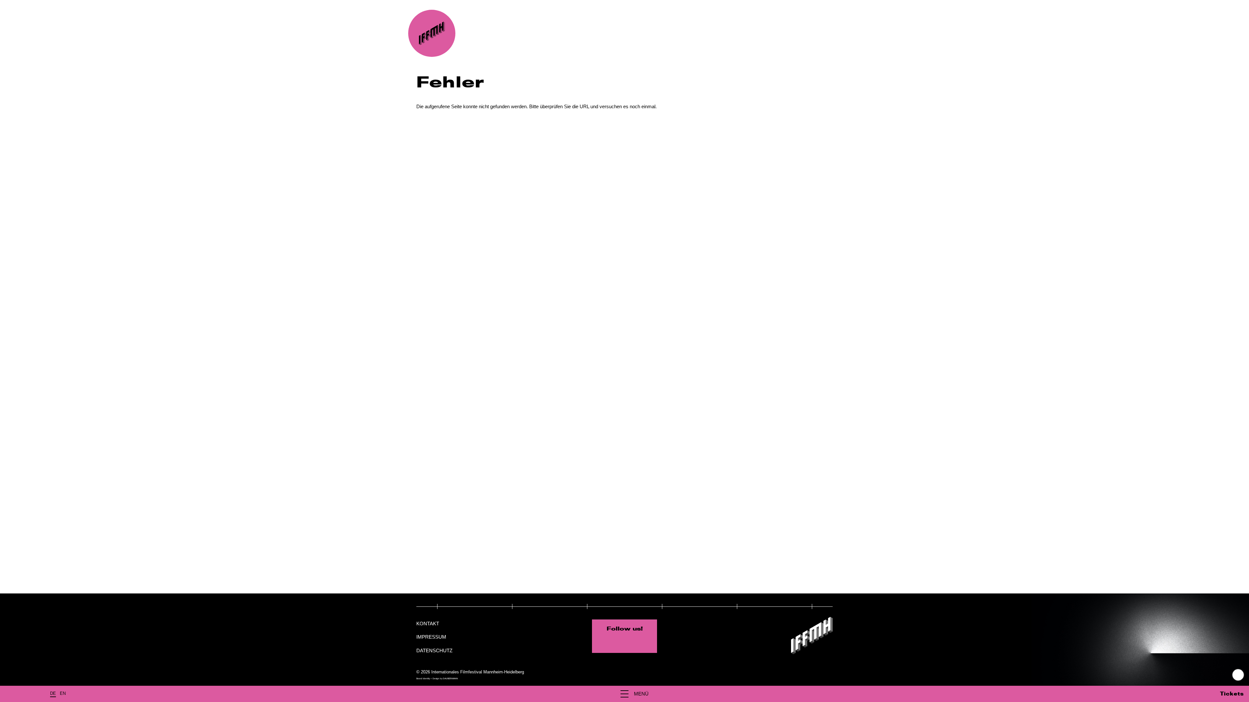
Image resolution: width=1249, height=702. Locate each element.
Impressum (431, 637)
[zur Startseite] (431, 33)
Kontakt (427, 623)
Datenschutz (434, 650)
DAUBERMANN (450, 678)
